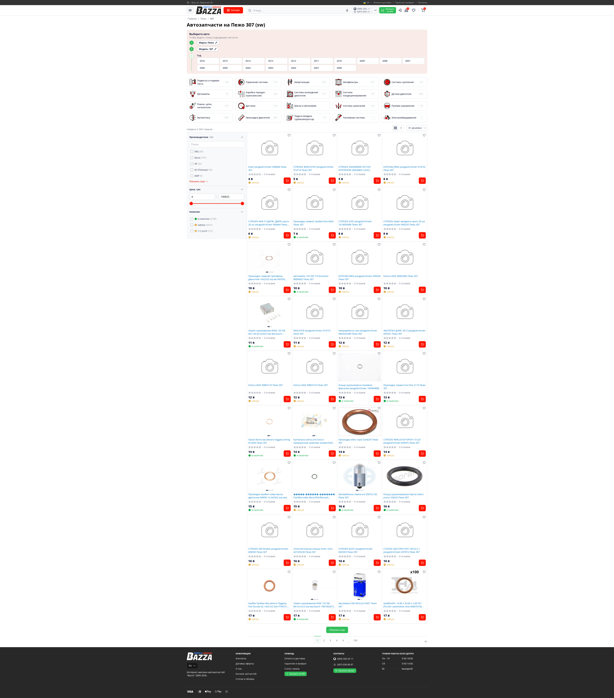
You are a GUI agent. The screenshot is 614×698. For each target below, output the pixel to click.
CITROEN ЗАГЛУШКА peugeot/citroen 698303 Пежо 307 (268, 550)
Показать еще (337, 629)
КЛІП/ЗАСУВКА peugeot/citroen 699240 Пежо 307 (359, 277)
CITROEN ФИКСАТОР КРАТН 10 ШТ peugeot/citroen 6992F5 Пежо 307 (402, 441)
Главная (192, 18)
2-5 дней (205, 230)
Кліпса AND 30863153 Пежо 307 (310, 385)
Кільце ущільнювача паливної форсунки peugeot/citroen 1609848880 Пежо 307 (359, 387)
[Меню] (190, 10)
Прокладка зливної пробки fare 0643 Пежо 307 (313, 223)
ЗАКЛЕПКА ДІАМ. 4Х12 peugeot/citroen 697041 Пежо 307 (404, 332)
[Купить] (287, 180)
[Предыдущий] (251, 258)
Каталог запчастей (246, 673)
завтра (205, 224)
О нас (239, 668)
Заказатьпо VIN (390, 10)
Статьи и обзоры (245, 678)
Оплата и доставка (382, 2)
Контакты (422, 2)
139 (355, 640)
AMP (198, 175)
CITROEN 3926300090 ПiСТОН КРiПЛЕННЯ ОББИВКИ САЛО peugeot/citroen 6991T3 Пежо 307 (356, 168)
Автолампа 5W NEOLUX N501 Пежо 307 (357, 605)
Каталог (235, 10)
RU (190, 665)
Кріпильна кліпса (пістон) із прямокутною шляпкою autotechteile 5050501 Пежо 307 (313, 441)
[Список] (400, 127)
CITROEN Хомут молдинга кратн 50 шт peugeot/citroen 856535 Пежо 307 (404, 223)
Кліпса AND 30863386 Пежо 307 (400, 276)
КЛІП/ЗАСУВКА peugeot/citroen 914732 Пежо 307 (404, 168)
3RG (198, 151)
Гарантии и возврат (404, 2)
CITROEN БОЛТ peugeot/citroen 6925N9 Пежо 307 (355, 550)
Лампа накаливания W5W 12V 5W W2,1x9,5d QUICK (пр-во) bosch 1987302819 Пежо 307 (266, 332)
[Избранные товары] (414, 10)
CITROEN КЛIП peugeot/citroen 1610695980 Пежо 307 (355, 223)
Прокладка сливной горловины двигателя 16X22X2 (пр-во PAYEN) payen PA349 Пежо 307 (266, 277)
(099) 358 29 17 (345, 658)
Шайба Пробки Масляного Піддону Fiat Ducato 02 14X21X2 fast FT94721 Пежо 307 (267, 605)
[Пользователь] (400, 10)
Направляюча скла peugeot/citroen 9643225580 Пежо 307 (357, 332)
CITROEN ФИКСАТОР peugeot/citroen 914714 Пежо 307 (313, 168)
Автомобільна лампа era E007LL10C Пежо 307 (357, 496)
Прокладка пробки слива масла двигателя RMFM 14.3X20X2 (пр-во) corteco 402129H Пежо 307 (267, 496)
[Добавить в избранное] (289, 135)
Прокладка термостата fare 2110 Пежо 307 (404, 387)
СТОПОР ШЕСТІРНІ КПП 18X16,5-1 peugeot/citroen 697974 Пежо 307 (401, 550)
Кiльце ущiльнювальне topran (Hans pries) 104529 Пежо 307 (403, 496)
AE (198, 163)
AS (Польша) (203, 169)
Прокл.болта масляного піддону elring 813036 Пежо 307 (269, 441)
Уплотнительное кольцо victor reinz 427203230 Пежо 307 (313, 550)
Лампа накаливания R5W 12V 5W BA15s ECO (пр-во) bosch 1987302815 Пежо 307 (313, 605)
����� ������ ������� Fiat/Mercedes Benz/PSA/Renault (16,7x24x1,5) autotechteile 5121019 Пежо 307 (314, 496)
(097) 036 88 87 (345, 664)
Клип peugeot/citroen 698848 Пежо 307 (267, 168)
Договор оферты (245, 663)
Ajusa (200, 157)
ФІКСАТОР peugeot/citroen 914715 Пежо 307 (312, 332)
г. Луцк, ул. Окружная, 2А (201, 2)
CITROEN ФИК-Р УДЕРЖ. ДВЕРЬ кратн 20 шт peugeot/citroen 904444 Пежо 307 (268, 223)
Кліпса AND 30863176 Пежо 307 (265, 385)
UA (368, 2)
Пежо (203, 18)
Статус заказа (291, 668)
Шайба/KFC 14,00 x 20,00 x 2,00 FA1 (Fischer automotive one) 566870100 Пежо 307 (402, 605)
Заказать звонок (346, 670)
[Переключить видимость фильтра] (242, 137)
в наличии (207, 218)
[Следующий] (287, 258)
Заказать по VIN (297, 673)
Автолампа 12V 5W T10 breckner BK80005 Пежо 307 (311, 277)
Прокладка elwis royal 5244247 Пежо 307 (358, 441)
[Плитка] (395, 127)
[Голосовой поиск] (347, 10)
